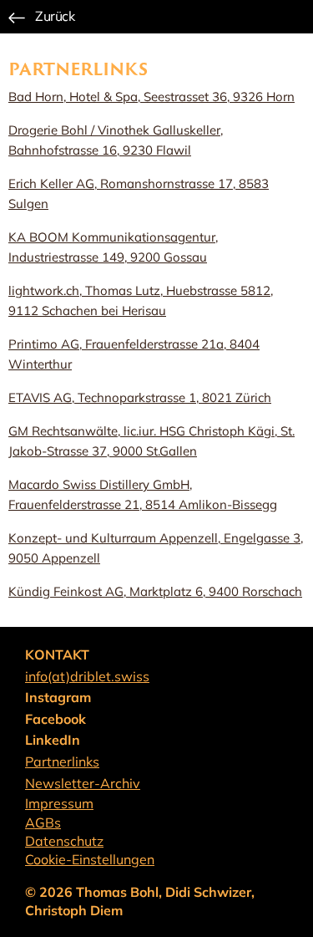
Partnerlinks (62, 761)
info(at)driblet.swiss (87, 676)
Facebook (55, 718)
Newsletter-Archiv (82, 783)
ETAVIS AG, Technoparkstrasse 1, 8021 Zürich (139, 397)
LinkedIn (52, 739)
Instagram (58, 697)
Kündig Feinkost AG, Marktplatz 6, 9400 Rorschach (155, 591)
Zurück (54, 16)
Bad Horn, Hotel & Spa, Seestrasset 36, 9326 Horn (151, 96)
